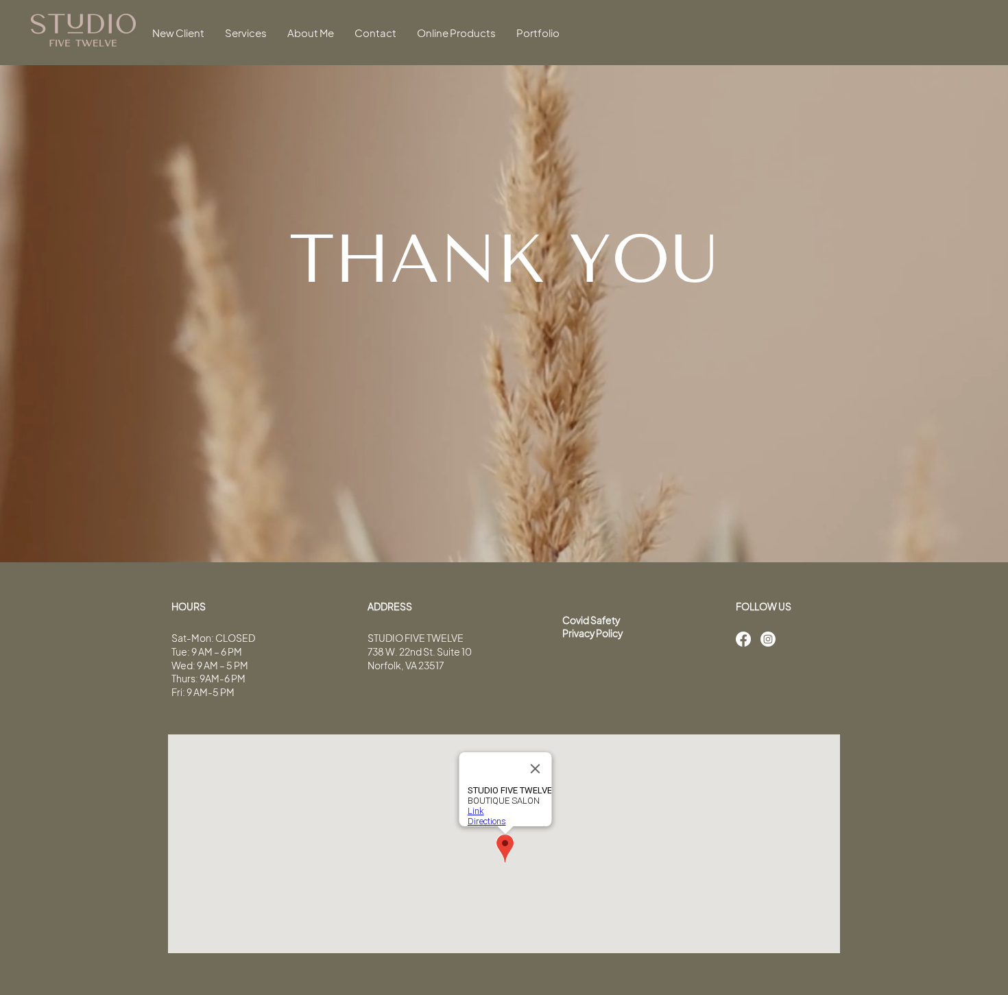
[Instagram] (768, 639)
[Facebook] (743, 639)
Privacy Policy (592, 633)
